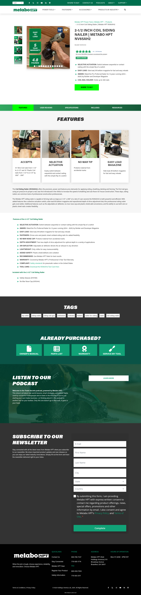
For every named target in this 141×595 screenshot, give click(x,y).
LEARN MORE (108, 378)
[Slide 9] (53, 66)
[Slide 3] (39, 66)
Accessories (84, 10)
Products (108, 22)
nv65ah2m (61, 315)
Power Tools (48, 10)
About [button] (111, 3)
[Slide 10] (55, 66)
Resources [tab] (117, 108)
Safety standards (36, 263)
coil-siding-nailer (113, 315)
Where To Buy (73, 3)
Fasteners (66, 10)
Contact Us (88, 3)
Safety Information (58, 575)
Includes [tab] (95, 108)
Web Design (67, 592)
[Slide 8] (50, 66)
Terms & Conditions (18, 588)
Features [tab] (23, 108)
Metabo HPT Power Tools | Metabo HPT (89, 22)
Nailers (79, 315)
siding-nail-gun (49, 315)
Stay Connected (57, 561)
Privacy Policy (102, 513)
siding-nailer (36, 315)
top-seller (25, 315)
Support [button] (122, 3)
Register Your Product (60, 570)
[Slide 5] (43, 66)
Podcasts (100, 3)
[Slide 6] (46, 66)
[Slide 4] (41, 66)
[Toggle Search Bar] (125, 10)
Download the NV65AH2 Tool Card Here (44, 267)
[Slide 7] (48, 66)
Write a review (81, 57)
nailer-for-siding (91, 315)
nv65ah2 (71, 315)
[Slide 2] (37, 66)
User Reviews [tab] (46, 108)
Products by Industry (108, 10)
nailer (102, 315)
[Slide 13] (62, 66)
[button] (87, 87)
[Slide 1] (34, 66)
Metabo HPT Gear (58, 566)
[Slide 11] (57, 66)
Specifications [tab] (71, 108)
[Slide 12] (59, 66)
